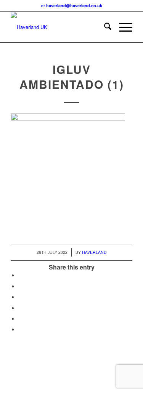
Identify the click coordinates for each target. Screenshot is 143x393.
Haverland (94, 252)
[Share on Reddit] (20, 318)
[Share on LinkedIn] (20, 308)
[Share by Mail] (20, 329)
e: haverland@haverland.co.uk (71, 5)
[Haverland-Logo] (59, 27)
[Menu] (121, 27)
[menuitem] (103, 27)
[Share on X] (20, 286)
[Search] (103, 27)
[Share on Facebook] (20, 275)
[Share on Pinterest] (20, 297)
